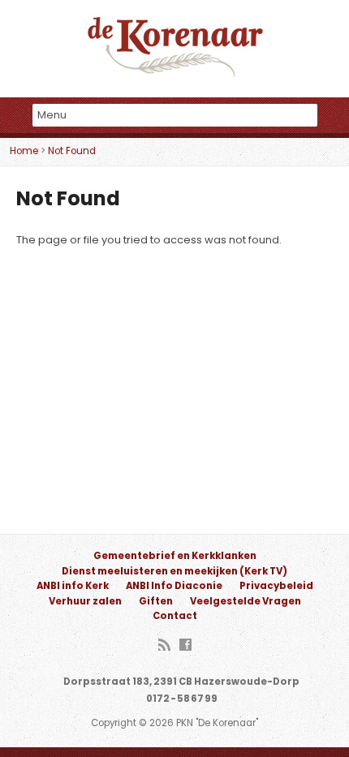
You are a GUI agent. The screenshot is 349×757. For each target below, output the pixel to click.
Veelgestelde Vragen (245, 601)
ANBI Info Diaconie (174, 585)
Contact (175, 615)
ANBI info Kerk (73, 585)
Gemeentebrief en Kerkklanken (174, 555)
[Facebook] (185, 645)
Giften (156, 601)
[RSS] (164, 645)
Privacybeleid (276, 585)
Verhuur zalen (85, 601)
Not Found (72, 150)
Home (24, 150)
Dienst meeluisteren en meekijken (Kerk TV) (174, 571)
